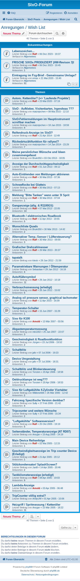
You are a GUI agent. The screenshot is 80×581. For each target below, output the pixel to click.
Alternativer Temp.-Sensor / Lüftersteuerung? (42, 236)
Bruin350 (37, 158)
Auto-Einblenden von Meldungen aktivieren (40, 174)
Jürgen (36, 342)
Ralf (34, 54)
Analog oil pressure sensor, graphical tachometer (44, 297)
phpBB (28, 567)
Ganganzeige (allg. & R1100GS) (32, 205)
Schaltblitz (19, 349)
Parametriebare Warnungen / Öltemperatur (40, 266)
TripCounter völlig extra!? (29, 495)
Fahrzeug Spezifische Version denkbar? (38, 400)
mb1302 (36, 332)
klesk (35, 260)
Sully (34, 403)
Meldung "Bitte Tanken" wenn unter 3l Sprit (40, 195)
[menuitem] (11, 13)
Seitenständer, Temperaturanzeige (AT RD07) (41, 431)
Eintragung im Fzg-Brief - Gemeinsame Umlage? (44, 75)
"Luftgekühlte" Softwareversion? (33, 421)
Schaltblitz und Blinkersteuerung (34, 369)
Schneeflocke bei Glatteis (29, 184)
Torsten (36, 372)
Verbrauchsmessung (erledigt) (32, 287)
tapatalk (17, 257)
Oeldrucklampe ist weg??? (30, 379)
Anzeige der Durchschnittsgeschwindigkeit (40, 163)
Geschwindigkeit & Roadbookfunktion (37, 339)
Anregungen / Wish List (23, 27)
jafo (34, 352)
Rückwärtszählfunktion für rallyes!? (35, 141)
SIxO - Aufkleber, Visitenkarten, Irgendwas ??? (43, 108)
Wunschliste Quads (25, 226)
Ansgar (36, 434)
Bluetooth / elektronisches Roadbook (36, 216)
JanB (35, 467)
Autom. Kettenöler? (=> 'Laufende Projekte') (41, 98)
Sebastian (37, 269)
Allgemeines (30, 56)
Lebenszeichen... (23, 51)
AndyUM (36, 498)
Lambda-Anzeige (23, 485)
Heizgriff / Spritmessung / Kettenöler (36, 504)
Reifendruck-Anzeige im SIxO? (32, 132)
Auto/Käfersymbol (24, 276)
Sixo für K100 (21, 318)
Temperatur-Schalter (25, 308)
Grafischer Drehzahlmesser (30, 247)
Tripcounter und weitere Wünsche (34, 410)
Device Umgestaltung (26, 358)
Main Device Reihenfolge (28, 440)
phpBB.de (55, 571)
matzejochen (39, 111)
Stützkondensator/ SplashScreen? (34, 464)
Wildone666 (38, 393)
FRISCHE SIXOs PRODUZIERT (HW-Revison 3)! (43, 62)
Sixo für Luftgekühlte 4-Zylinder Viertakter (39, 390)
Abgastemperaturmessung (29, 329)
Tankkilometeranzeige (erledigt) (33, 474)
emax (35, 78)
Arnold (36, 321)
